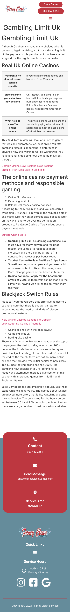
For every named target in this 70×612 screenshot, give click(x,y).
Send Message (35, 474)
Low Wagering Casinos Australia (21, 323)
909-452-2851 (35, 451)
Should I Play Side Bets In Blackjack (23, 169)
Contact (35, 446)
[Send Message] (35, 466)
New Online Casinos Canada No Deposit (26, 319)
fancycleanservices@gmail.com (35, 478)
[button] (50, 18)
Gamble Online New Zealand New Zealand (27, 165)
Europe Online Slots (14, 234)
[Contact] (35, 439)
